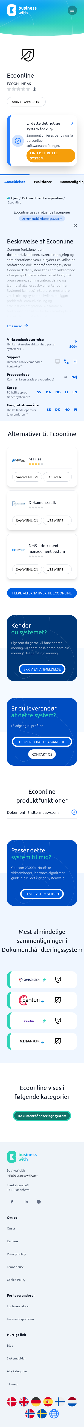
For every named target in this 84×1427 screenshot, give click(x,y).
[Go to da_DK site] (12, 1401)
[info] (34, 89)
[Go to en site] (54, 1413)
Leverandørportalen (20, 1319)
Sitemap (12, 1384)
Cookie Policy (16, 1279)
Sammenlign (27, 477)
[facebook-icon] (11, 1201)
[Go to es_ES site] (48, 1401)
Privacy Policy (16, 1254)
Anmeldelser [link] (14, 181)
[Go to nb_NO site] (30, 1413)
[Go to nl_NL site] (72, 1401)
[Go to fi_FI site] (60, 1401)
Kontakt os (42, 754)
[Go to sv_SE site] (42, 1413)
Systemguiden (16, 1358)
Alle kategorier (17, 1371)
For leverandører (18, 1306)
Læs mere (14, 326)
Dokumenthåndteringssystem (42, 198)
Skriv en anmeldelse (26, 101)
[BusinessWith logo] (22, 10)
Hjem (15, 198)
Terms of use (15, 1267)
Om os (11, 1228)
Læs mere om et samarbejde (42, 742)
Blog (10, 1345)
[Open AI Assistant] (38, 1201)
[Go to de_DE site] (36, 1401)
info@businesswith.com (22, 1175)
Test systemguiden (42, 894)
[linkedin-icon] (26, 1201)
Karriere (12, 1241)
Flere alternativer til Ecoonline (42, 593)
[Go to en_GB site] (24, 1401)
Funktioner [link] (43, 181)
